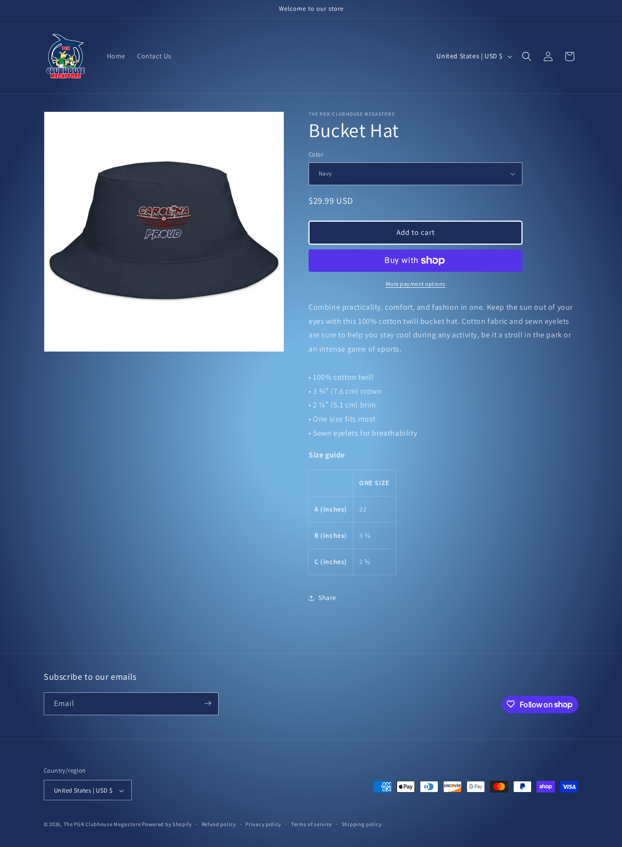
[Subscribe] (207, 703)
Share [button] (327, 597)
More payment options (416, 283)
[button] (526, 56)
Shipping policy (362, 824)
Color (316, 154)
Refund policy (219, 824)
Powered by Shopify (167, 824)
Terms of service (311, 824)
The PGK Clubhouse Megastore (102, 824)
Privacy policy (263, 824)
